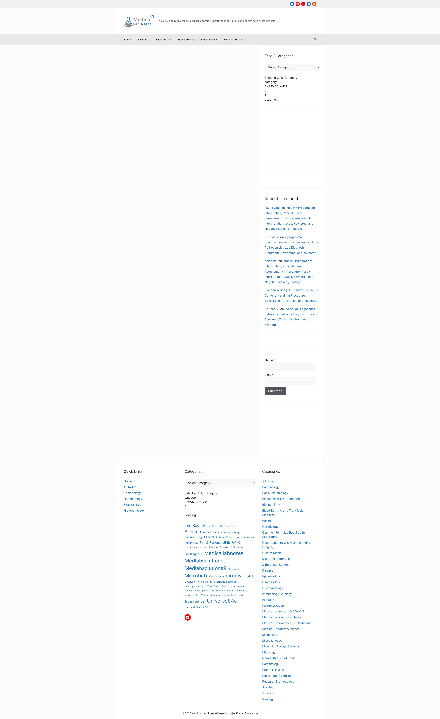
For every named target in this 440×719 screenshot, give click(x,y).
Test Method (202, 595)
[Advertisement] (292, 138)
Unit (203, 601)
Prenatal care (160, 223)
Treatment (192, 601)
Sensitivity (242, 590)
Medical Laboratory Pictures (281, 617)
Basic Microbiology (275, 493)
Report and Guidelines (277, 675)
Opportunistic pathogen (225, 581)
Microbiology (234, 569)
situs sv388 (272, 208)
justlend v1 (272, 237)
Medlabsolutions (129, 215)
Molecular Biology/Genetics (281, 646)
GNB (226, 542)
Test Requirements (220, 595)
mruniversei (159, 215)
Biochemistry (209, 39)
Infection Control (218, 547)
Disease (267, 570)
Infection (268, 599)
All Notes (143, 39)
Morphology (216, 576)
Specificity (189, 595)
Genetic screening (154, 204)
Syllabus (268, 693)
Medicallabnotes (158, 211)
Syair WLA (272, 290)
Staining (267, 687)
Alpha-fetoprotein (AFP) (138, 197)
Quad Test (162, 226)
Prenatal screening (144, 226)
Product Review (273, 670)
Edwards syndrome (131, 204)
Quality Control (207, 591)
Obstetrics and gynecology (136, 223)
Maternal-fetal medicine (133, 211)
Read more (131, 178)
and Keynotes (197, 525)
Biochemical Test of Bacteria (281, 499)
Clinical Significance (149, 200)
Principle (226, 586)
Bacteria (193, 531)
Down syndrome (170, 200)
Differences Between (276, 564)
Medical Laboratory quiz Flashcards (287, 623)
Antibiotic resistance (224, 526)
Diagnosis (248, 537)
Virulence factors (193, 607)
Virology (267, 699)
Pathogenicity (194, 586)
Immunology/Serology (165, 189)
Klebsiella (236, 547)
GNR (236, 542)
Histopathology (233, 39)
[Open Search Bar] (315, 39)
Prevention (212, 586)
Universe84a (166, 230)
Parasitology (270, 664)
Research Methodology (278, 681)
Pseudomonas (192, 590)
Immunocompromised (196, 547)
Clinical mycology (193, 537)
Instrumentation (273, 605)
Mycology (190, 581)
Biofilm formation (211, 532)
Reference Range (225, 590)
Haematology (186, 39)
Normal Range (138, 219)
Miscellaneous (128, 193)
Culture (237, 537)
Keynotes (174, 208)
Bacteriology (163, 39)
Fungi (204, 542)
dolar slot (271, 261)
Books (266, 521)
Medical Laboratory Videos (281, 629)
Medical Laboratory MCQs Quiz (283, 611)
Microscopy (270, 634)
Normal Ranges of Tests (152, 193)
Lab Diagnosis (193, 554)
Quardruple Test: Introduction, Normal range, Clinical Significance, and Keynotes (151, 84)
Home (127, 39)
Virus (205, 606)
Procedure (239, 586)
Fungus (215, 542)
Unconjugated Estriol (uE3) (142, 230)
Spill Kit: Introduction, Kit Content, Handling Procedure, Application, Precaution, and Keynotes (291, 295)
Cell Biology (270, 526)
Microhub (146, 215)
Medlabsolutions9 (205, 568)
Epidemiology (191, 543)
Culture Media (272, 553)
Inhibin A (162, 208)
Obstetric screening (159, 219)
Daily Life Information (277, 559)
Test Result (237, 595)
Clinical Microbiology (230, 532)
